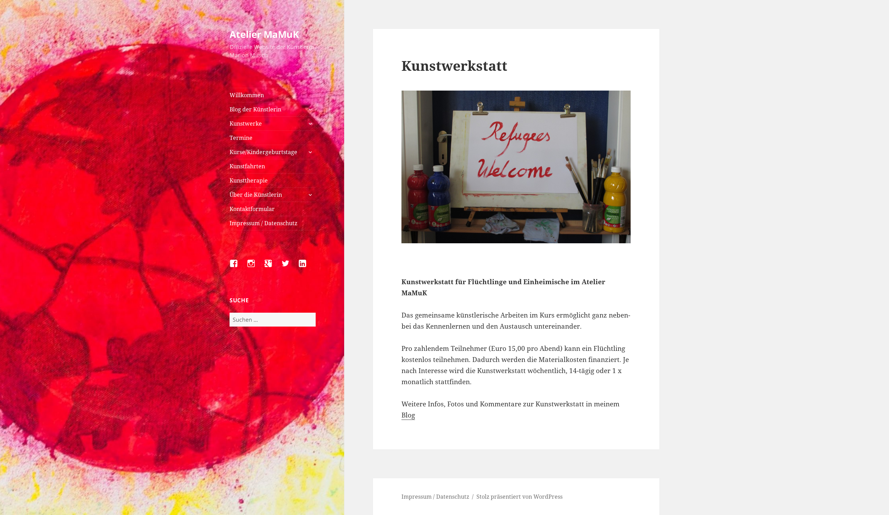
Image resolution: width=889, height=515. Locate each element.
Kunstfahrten (247, 166)
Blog (408, 415)
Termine (241, 138)
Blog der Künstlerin (255, 109)
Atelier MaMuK (264, 34)
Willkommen (247, 95)
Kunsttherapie (249, 180)
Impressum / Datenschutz (263, 223)
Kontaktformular (252, 209)
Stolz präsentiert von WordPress (519, 496)
